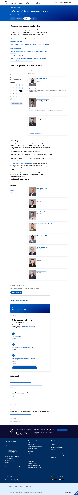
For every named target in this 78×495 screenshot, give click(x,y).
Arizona (11, 187)
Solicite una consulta (16, 292)
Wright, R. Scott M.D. (41, 270)
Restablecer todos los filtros (17, 103)
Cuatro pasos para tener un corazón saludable (20, 382)
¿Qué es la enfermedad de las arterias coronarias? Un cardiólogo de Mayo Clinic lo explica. (30, 379)
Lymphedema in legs (16, 336)
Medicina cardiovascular (16, 55)
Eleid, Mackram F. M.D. (41, 188)
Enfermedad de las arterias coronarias (30, 11)
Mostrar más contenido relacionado (18, 387)
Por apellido (12, 82)
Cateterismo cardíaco (15, 402)
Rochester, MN (15, 77)
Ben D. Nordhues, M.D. (41, 118)
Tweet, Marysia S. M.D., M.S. (42, 259)
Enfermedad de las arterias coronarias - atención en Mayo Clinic (24, 288)
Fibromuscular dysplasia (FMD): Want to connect (23, 347)
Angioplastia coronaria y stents (17, 399)
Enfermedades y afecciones (16, 7)
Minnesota (12, 190)
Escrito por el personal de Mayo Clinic (18, 285)
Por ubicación (12, 74)
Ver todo (11, 192)
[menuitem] (13, 18)
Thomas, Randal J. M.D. (41, 247)
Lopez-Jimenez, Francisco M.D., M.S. (44, 223)
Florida (11, 188)
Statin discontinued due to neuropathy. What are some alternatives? (24, 359)
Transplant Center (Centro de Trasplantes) (21, 61)
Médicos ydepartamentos (27, 19)
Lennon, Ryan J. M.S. (41, 211)
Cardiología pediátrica (16, 41)
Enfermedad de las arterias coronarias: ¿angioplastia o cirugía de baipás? (26, 384)
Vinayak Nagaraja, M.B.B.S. (42, 98)
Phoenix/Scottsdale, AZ (17, 79)
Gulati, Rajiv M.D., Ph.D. (41, 200)
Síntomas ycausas (13, 19)
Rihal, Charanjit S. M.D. (41, 235)
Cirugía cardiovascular (16, 48)
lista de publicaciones (23, 172)
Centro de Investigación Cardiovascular (22, 163)
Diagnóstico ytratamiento (19, 19)
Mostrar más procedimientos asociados (19, 404)
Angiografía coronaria (15, 396)
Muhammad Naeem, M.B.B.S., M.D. (44, 78)
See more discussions (24, 367)
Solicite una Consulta (15, 14)
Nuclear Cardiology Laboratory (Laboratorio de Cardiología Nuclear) (28, 58)
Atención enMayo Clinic (34, 19)
